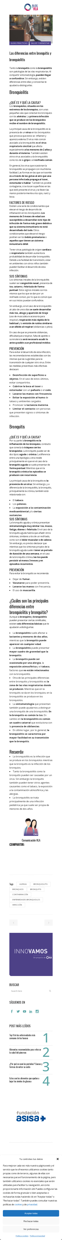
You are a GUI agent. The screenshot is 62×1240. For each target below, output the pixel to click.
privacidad (32, 1204)
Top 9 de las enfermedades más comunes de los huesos (22, 1036)
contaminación (20, 894)
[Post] (19, 851)
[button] (57, 1159)
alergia (23, 884)
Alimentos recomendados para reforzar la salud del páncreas (25, 1051)
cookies (18, 1204)
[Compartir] (12, 851)
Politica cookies (22, 1236)
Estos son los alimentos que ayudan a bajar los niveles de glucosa (24, 1080)
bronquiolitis (40, 884)
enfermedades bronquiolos (26, 899)
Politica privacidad (37, 1236)
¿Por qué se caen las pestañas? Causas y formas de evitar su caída (25, 1065)
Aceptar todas (31, 1213)
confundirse (17, 78)
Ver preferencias (31, 1229)
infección (17, 905)
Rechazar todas (31, 1221)
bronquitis (35, 889)
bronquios (18, 889)
